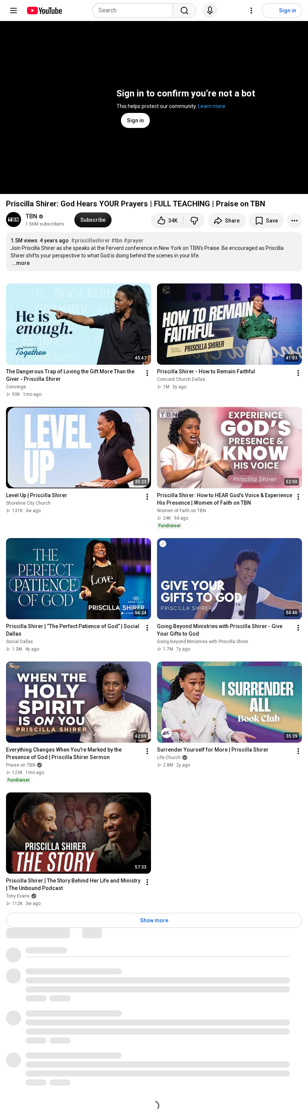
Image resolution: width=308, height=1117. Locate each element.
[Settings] (251, 10)
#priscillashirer (90, 241)
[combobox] (134, 10)
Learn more (211, 106)
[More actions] (294, 220)
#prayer (133, 241)
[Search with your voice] (209, 10)
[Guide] (13, 10)
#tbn (116, 241)
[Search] (184, 10)
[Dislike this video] (194, 220)
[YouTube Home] (44, 10)
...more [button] (21, 263)
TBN (31, 216)
